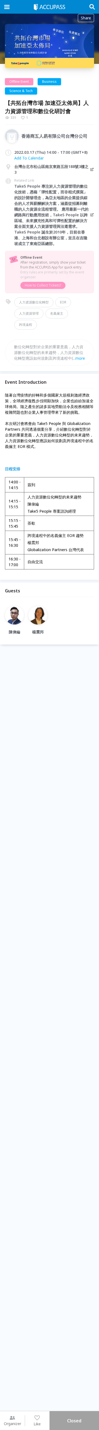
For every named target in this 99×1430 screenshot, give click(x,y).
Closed (74, 1421)
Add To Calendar (29, 158)
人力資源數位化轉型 (34, 302)
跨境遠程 (25, 324)
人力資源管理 (29, 313)
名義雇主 (56, 313)
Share (86, 17)
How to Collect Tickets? (43, 285)
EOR (63, 302)
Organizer (12, 1423)
